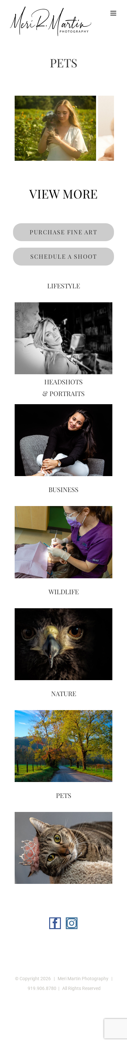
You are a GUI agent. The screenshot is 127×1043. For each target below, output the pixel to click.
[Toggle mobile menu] (113, 13)
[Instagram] (72, 923)
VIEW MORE (63, 193)
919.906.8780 (42, 988)
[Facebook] (55, 923)
